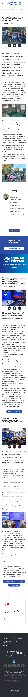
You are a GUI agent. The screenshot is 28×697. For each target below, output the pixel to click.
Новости (22, 8)
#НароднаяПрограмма (14, 411)
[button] (12, 624)
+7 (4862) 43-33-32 (14, 653)
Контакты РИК (19, 641)
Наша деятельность (13, 8)
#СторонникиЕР (14, 585)
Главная (4, 8)
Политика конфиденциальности (14, 679)
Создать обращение (14, 248)
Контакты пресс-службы (7, 646)
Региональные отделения (7, 642)
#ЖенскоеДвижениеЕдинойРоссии (14, 581)
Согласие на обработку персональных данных (14, 683)
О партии (5, 638)
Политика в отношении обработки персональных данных (14, 681)
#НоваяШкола (14, 230)
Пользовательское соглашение (14, 677)
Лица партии (18, 638)
